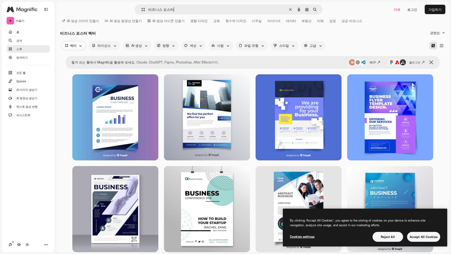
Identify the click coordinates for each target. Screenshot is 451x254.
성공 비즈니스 (352, 20)
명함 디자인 (199, 20)
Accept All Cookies (424, 236)
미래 (320, 20)
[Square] (441, 45)
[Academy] (19, 244)
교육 (216, 20)
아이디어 (273, 20)
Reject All (388, 236)
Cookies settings (302, 236)
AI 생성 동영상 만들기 (126, 20)
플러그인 (414, 62)
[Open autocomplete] (141, 9)
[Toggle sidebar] (46, 9)
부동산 (306, 20)
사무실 (257, 20)
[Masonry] (433, 45)
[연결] (10, 244)
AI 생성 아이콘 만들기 (168, 20)
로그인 (412, 9)
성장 (332, 20)
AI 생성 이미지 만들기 (83, 20)
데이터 (291, 20)
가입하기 (435, 9)
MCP (373, 62)
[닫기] (431, 62)
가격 (397, 9)
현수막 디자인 (236, 20)
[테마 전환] (27, 244)
